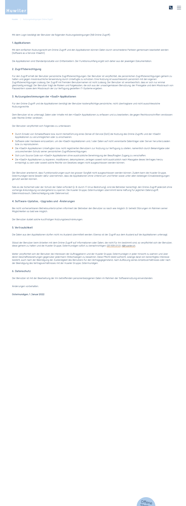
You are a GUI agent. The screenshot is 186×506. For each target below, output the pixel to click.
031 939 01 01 (114, 245)
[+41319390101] (171, 8)
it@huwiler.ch (128, 245)
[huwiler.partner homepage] (16, 7)
